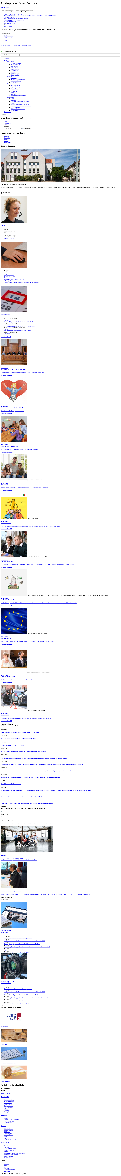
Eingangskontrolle (15, 69)
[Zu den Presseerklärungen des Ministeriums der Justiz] (14, 978)
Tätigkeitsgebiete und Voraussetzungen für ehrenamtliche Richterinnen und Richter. (22, 372)
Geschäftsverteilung (16, 81)
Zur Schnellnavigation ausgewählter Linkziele (16, 18)
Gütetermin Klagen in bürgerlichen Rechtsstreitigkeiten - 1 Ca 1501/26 (19, 321)
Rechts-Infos (10, 97)
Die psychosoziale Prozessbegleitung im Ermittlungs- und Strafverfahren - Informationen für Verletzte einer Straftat (30, 526)
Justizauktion (4, 1026)
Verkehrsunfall (5, 714)
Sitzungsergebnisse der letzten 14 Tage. (14, 278)
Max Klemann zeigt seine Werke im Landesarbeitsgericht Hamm (19, 738)
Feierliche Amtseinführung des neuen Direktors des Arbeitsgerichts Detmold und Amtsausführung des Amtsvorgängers (34, 758)
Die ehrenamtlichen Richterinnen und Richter (13, 368)
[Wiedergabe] (1, 813)
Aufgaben (9, 76)
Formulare (13, 100)
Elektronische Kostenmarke (18, 109)
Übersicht (6, 1164)
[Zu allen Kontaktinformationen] (14, 222)
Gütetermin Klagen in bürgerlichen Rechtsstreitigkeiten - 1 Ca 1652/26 (19, 329)
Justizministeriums (8, 982)
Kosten (12, 98)
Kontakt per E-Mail (9, 238)
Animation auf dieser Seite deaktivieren (14, 14)
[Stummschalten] (1, 816)
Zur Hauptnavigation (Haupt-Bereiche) (14, 20)
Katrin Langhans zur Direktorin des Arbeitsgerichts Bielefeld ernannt (20, 732)
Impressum (13, 94)
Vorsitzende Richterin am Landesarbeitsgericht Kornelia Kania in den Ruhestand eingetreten (27, 803)
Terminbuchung (15, 73)
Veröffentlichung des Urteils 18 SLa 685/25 (12, 745)
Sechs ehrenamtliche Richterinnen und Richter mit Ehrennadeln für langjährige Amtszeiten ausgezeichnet (30, 777)
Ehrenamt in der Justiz (7, 561)
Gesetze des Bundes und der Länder (20, 101)
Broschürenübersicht (6, 337)
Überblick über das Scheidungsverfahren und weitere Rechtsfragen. (18, 679)
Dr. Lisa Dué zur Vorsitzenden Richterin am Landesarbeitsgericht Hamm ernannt (23, 751)
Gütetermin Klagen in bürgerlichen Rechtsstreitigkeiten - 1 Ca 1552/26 (19, 325)
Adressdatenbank (6, 1081)
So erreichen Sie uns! (9, 275)
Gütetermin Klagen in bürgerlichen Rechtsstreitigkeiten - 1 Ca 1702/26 (19, 334)
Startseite (6, 58)
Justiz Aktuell (6, 931)
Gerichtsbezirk (14, 82)
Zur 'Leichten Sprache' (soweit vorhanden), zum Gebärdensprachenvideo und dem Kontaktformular (30, 15)
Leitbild (13, 72)
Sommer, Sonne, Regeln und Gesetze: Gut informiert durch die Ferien (22, 944)
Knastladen (4, 1044)
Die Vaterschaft (5, 484)
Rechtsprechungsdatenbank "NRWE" (20, 104)
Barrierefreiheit (8, 37)
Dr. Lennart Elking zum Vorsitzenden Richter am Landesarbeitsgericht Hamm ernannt (25, 796)
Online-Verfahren (15, 107)
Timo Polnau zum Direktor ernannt (11, 784)
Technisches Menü (5, 33)
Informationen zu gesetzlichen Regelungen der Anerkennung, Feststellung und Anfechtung (24, 487)
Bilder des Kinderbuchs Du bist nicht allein (13, 407)
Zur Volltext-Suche (9, 17)
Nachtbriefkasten (15, 91)
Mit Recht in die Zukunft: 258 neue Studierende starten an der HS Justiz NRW (24, 941)
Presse (12, 92)
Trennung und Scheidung (8, 676)
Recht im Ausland (6, 637)
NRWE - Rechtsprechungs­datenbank (11, 891)
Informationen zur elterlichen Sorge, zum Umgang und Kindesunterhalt (19, 449)
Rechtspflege (14, 78)
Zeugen (12, 103)
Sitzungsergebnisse (15, 64)
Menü (5, 60)
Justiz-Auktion (14, 66)
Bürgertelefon (14, 110)
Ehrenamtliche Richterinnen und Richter (21, 106)
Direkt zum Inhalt (5, 7)
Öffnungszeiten (15, 89)
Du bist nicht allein (6, 522)
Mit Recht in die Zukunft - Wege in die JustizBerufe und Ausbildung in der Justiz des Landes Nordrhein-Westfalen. (19, 859)
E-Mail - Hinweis (15, 85)
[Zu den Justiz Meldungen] (14, 927)
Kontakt (6, 40)
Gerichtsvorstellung (16, 63)
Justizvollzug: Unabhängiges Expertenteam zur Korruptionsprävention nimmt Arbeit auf (27, 947)
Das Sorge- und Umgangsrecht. (9, 445)
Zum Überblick (8, 26)
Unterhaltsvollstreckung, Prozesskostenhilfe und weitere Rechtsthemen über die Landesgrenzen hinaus (27, 641)
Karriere (3, 855)
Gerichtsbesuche (15, 70)
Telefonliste (14, 88)
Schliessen (3, 43)
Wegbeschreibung (15, 86)
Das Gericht (10, 61)
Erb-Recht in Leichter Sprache (9, 599)
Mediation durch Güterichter (18, 79)
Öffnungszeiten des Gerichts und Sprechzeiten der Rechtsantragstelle (22, 281)
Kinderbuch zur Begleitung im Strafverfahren (12, 411)
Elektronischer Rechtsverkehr (18, 95)
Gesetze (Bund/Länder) (10, 1148)
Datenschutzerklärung (9, 1169)
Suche (5, 124)
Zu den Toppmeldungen (10, 21)
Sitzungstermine (15, 75)
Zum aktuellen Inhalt (9, 23)
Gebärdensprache (8, 36)
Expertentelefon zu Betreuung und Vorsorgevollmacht (18, 950)
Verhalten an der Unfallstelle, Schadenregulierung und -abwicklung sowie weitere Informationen (26, 718)
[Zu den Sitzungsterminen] (14, 311)
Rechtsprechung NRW (10, 1150)
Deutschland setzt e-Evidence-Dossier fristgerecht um (18, 938)
